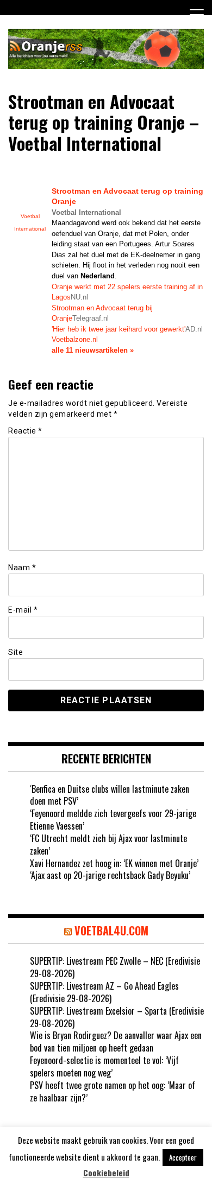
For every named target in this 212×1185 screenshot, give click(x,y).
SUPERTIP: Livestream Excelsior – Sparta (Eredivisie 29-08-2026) (117, 1017)
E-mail (23, 610)
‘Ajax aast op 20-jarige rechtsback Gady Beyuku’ (110, 875)
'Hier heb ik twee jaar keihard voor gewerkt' (118, 329)
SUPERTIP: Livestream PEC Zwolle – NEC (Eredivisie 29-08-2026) (115, 967)
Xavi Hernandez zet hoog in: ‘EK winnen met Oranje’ (114, 863)
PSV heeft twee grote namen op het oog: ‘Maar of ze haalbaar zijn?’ (112, 1091)
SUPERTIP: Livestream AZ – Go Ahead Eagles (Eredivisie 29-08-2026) (104, 992)
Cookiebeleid (106, 1172)
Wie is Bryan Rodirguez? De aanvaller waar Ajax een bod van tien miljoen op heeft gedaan (116, 1041)
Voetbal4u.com (111, 930)
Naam (22, 567)
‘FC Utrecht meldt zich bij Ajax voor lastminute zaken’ (108, 844)
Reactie (25, 430)
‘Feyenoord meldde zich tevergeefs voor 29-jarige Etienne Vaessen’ (113, 819)
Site (15, 652)
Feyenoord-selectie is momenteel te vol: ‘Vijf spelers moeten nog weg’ (104, 1066)
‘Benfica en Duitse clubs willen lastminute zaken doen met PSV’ (109, 795)
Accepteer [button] (183, 1157)
